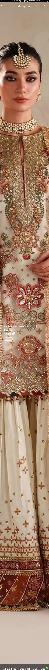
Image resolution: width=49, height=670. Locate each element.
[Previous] (1, 333)
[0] (46, 5)
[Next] (45, 333)
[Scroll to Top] (46, 663)
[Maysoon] (24, 5)
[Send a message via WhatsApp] (47, 668)
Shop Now (8, 339)
